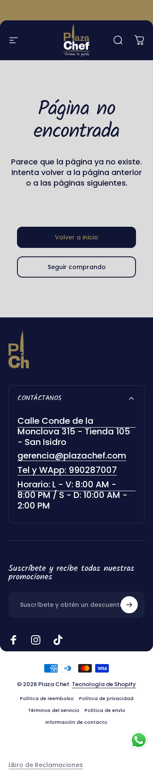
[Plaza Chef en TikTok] (58, 640)
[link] (76, 495)
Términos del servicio (53, 710)
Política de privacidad (106, 698)
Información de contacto (76, 722)
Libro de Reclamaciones (45, 765)
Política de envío (105, 710)
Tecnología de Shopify (104, 684)
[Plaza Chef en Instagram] (36, 640)
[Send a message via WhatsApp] (139, 740)
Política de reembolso (47, 698)
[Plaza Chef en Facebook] (13, 640)
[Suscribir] (129, 604)
